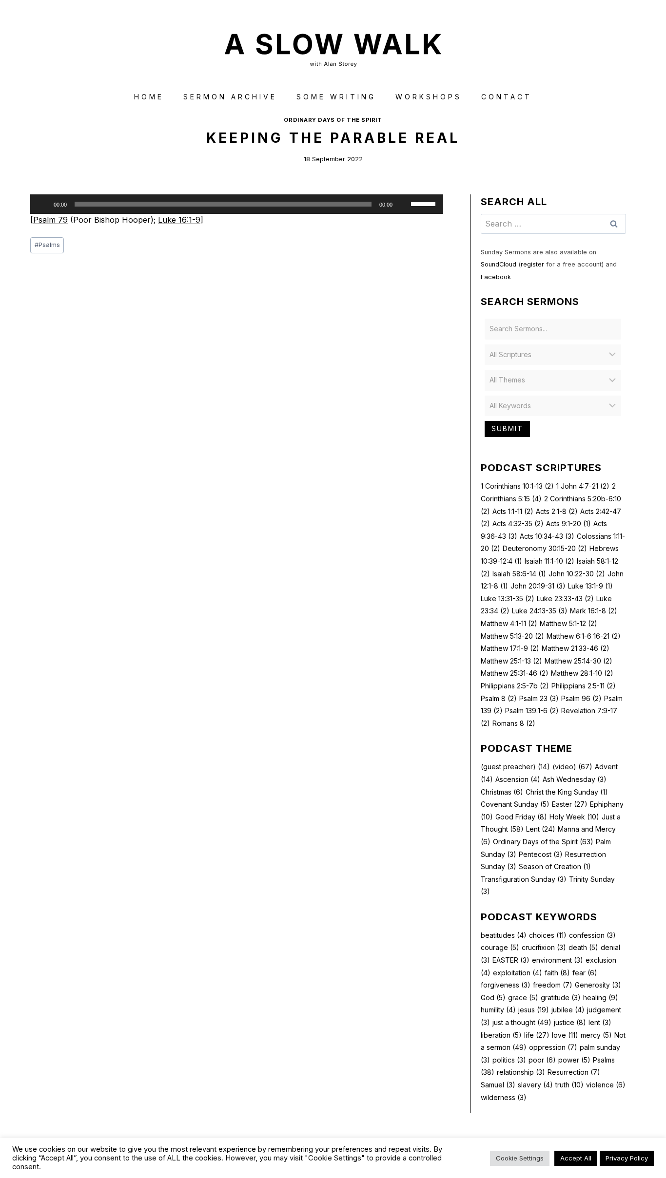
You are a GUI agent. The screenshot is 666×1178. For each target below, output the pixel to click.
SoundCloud (498, 264)
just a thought (521, 1022)
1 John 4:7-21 (582, 486)
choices (548, 935)
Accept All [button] (575, 1158)
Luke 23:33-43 (565, 598)
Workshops (428, 97)
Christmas (502, 792)
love (565, 1035)
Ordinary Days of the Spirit (333, 119)
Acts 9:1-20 (568, 523)
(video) (572, 766)
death (583, 947)
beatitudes (504, 935)
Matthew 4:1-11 (509, 623)
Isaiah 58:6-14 (519, 574)
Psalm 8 (499, 698)
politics (509, 1060)
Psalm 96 (581, 698)
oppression (553, 1047)
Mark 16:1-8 (593, 611)
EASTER (510, 960)
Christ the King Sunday (567, 792)
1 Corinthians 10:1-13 (517, 486)
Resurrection (574, 1072)
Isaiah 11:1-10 (549, 561)
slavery (535, 1085)
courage (500, 947)
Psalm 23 (539, 698)
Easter (570, 804)
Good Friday (521, 817)
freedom (552, 985)
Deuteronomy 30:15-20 (545, 548)
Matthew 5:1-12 (568, 623)
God (493, 997)
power (574, 1060)
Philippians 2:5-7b (515, 686)
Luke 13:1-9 (590, 586)
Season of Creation (555, 866)
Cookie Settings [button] (520, 1158)
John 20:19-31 (538, 586)
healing (600, 997)
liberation (501, 1035)
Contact (506, 97)
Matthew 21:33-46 (575, 648)
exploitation (517, 973)
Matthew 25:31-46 (514, 673)
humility (498, 1010)
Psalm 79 (50, 220)
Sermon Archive (230, 97)
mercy (596, 1035)
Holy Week (574, 817)
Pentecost (541, 854)
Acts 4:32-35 (518, 523)
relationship (521, 1072)
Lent (540, 829)
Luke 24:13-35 (540, 611)
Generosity (598, 985)
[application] (236, 204)
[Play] (43, 204)
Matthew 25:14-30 (578, 661)
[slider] (424, 203)
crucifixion (544, 947)
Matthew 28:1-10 (582, 673)
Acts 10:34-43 (547, 536)
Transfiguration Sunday (524, 879)
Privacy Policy (627, 1158)
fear (584, 973)
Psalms (47, 244)
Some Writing (336, 97)
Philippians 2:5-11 (583, 686)
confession (592, 935)
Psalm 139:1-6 (532, 710)
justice (570, 1022)
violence (606, 1085)
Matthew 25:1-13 (511, 661)
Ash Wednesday (575, 779)
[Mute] (403, 204)
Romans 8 (513, 723)
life (536, 1035)
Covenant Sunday (515, 804)
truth (569, 1085)
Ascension (517, 779)
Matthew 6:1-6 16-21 (584, 636)
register (532, 264)
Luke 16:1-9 (179, 220)
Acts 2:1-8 (557, 511)
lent (599, 1022)
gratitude (561, 997)
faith (557, 973)
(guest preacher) (515, 766)
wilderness (504, 1097)
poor (542, 1060)
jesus (533, 1010)
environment (557, 960)
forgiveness (505, 985)
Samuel (498, 1085)
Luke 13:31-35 (507, 598)
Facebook (496, 277)
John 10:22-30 (576, 574)
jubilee (568, 1010)
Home (149, 97)
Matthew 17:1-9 (510, 648)
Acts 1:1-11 (512, 511)
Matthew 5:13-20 (512, 636)
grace (523, 997)
